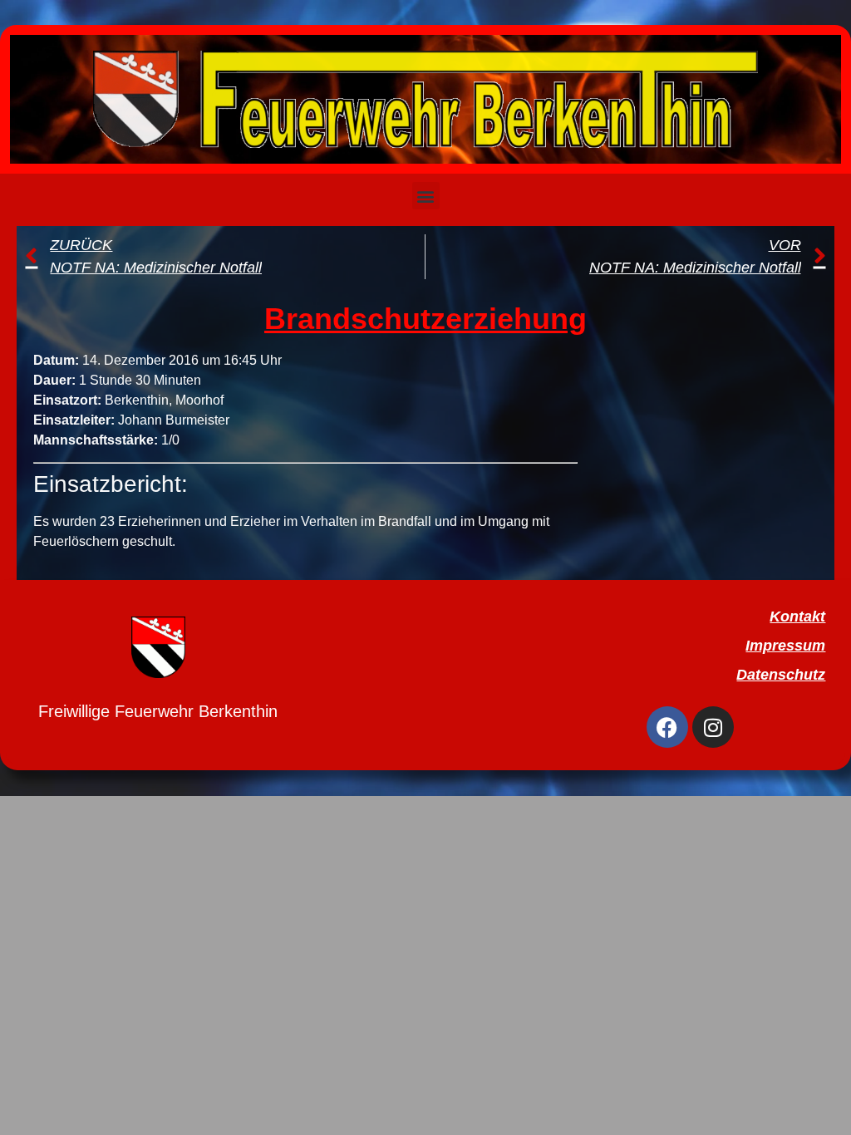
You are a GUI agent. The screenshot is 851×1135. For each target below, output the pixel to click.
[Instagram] (713, 727)
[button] (426, 195)
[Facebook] (667, 727)
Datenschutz (780, 674)
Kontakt (797, 616)
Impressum (785, 645)
